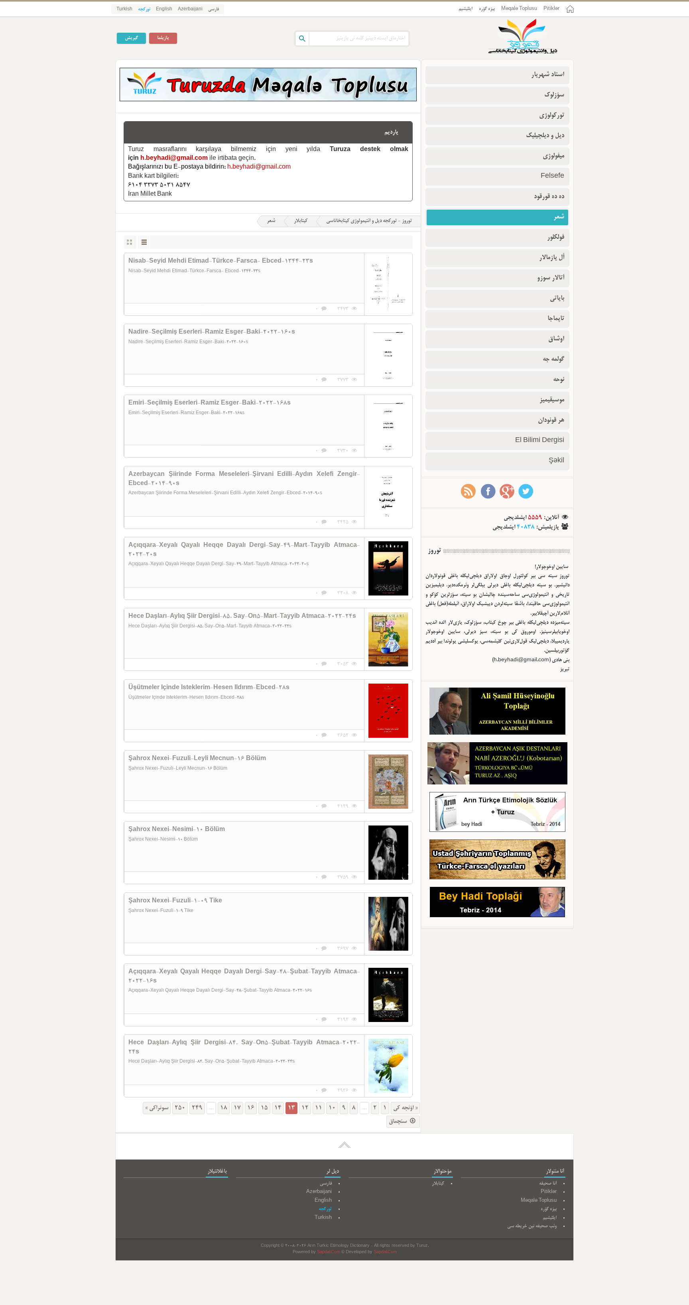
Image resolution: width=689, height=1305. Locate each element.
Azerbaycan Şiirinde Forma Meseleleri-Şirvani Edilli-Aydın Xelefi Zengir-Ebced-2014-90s (244, 479)
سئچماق (398, 1121)
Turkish (124, 9)
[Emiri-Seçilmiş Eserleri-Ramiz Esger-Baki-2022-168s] (388, 426)
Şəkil (556, 461)
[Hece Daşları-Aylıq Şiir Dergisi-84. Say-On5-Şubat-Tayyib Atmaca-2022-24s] (388, 1066)
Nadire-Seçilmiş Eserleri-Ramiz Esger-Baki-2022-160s (211, 332)
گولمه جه (553, 359)
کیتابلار (300, 221)
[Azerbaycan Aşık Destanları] (497, 765)
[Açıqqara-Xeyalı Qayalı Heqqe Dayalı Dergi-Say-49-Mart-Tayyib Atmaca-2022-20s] (388, 568)
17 (237, 1108)
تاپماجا (555, 318)
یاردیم (391, 132)
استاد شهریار (547, 75)
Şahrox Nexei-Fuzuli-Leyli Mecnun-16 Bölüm (197, 759)
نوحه (558, 379)
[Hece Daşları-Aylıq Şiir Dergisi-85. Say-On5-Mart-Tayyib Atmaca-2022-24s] (388, 639)
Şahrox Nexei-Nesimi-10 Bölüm (176, 830)
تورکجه (144, 9)
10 (332, 1108)
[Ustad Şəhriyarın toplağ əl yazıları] (497, 861)
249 (197, 1108)
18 (223, 1108)
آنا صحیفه (548, 1183)
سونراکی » (156, 1108)
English (164, 9)
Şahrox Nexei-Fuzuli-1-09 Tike (175, 901)
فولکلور (555, 237)
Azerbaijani (190, 9)
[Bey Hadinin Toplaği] (497, 904)
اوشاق (556, 339)
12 (305, 1108)
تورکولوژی (551, 115)
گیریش (131, 38)
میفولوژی (553, 156)
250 (180, 1108)
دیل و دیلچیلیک (545, 136)
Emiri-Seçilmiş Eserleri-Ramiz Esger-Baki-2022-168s (209, 403)
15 (264, 1108)
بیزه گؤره (487, 9)
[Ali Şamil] (497, 713)
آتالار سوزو (550, 278)
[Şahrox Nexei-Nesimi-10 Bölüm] (388, 852)
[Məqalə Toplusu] (268, 100)
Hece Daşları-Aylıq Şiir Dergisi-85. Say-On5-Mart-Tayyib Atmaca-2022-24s (242, 616)
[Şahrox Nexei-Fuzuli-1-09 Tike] (388, 924)
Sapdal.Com (328, 1252)
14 (278, 1108)
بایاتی (557, 298)
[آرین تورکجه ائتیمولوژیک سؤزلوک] (497, 813)
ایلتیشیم (465, 9)
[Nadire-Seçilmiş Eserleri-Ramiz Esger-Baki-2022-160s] (388, 355)
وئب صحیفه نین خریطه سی (532, 1226)
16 (250, 1108)
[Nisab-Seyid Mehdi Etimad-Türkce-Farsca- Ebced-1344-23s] (388, 284)
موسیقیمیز (551, 400)
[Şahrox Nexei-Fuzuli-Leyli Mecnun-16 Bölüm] (388, 782)
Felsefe (552, 176)
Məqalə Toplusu (519, 9)
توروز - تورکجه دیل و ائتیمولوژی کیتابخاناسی (369, 221)
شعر (271, 221)
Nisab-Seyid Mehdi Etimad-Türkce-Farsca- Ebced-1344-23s (220, 261)
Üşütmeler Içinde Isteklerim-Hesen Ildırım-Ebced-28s (208, 688)
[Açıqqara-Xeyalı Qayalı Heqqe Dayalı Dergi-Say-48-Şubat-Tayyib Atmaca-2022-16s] (388, 995)
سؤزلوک (554, 95)
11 (318, 1108)
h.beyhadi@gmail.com (174, 158)
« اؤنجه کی (405, 1108)
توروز (434, 550)
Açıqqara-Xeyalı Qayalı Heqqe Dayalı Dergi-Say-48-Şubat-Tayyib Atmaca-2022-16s (244, 976)
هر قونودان (551, 420)
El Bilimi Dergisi (539, 440)
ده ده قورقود (549, 196)
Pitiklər (551, 9)
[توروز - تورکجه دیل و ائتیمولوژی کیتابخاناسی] (514, 37)
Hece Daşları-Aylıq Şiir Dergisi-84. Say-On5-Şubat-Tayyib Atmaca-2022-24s (244, 1047)
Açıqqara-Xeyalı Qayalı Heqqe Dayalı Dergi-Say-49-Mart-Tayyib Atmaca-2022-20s (244, 550)
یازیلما (163, 38)
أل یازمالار (551, 257)
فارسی (213, 9)
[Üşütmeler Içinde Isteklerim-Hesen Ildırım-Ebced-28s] (388, 711)
